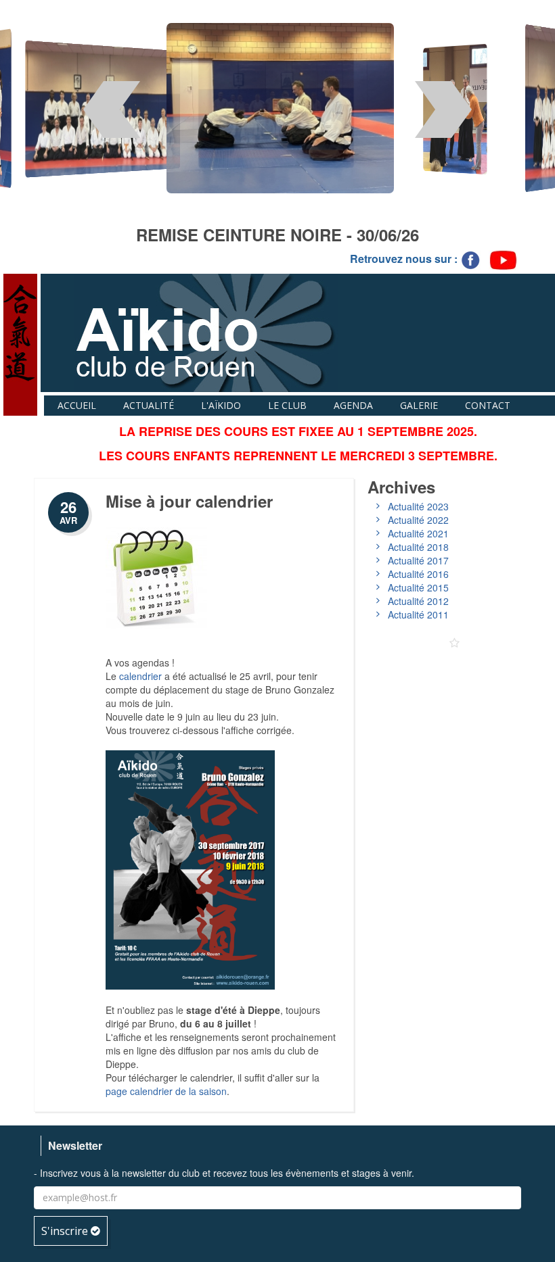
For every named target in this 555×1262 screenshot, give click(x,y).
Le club (287, 405)
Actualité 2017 (418, 560)
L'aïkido (221, 405)
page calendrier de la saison (166, 1091)
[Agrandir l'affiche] (190, 868)
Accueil (77, 405)
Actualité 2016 (418, 574)
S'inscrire (66, 1230)
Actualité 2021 (418, 533)
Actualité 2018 (418, 547)
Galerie (419, 405)
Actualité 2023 (418, 506)
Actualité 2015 (418, 587)
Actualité (148, 405)
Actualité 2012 (418, 601)
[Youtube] (503, 259)
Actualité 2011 (418, 614)
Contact (487, 405)
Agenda (353, 405)
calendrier (140, 676)
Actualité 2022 (418, 520)
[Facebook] (471, 259)
